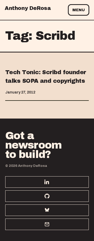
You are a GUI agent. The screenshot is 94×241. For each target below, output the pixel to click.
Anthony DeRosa (28, 8)
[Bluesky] (47, 210)
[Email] (47, 224)
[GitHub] (47, 196)
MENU (78, 10)
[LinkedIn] (47, 182)
